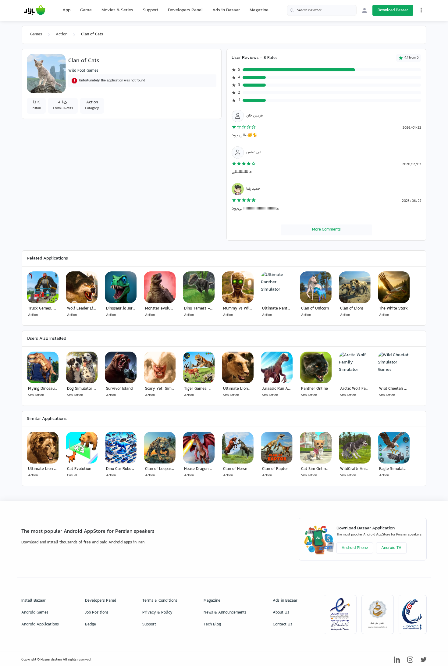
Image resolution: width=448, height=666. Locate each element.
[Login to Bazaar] (364, 10)
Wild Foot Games (83, 70)
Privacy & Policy (157, 612)
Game (86, 10)
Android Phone (355, 548)
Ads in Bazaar (226, 10)
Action (61, 34)
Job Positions (96, 612)
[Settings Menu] (421, 10)
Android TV (391, 548)
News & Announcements (225, 612)
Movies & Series (117, 10)
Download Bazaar (393, 10)
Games (36, 34)
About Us (281, 612)
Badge (90, 624)
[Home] (34, 10)
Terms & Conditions (159, 600)
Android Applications (40, 624)
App (66, 10)
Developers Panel (185, 10)
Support (150, 10)
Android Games (34, 612)
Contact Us (282, 624)
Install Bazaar (33, 600)
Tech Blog (212, 624)
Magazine (259, 10)
